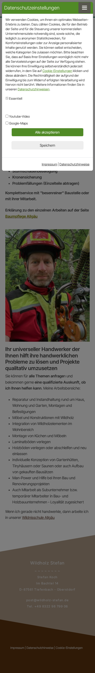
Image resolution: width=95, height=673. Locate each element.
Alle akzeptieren (47, 132)
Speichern (47, 145)
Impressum (49, 164)
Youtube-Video (19, 116)
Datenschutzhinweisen (33, 89)
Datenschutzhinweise (74, 164)
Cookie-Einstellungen (57, 71)
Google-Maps (18, 123)
